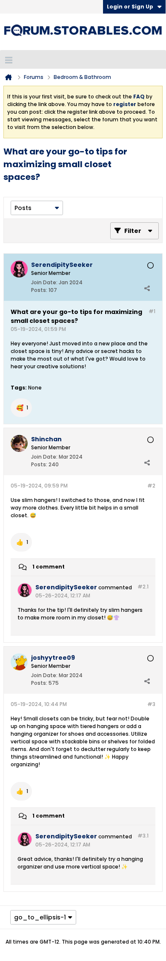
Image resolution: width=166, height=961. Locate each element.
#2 (151, 485)
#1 (152, 311)
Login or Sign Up (130, 6)
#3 (151, 704)
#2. (143, 586)
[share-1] (146, 288)
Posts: (39, 290)
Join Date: (44, 282)
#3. (143, 835)
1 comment (48, 566)
